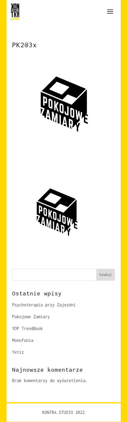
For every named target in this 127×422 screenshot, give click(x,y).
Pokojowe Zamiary (31, 316)
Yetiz (18, 352)
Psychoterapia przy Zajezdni (44, 304)
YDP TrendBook (27, 328)
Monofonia (22, 340)
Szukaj (105, 274)
